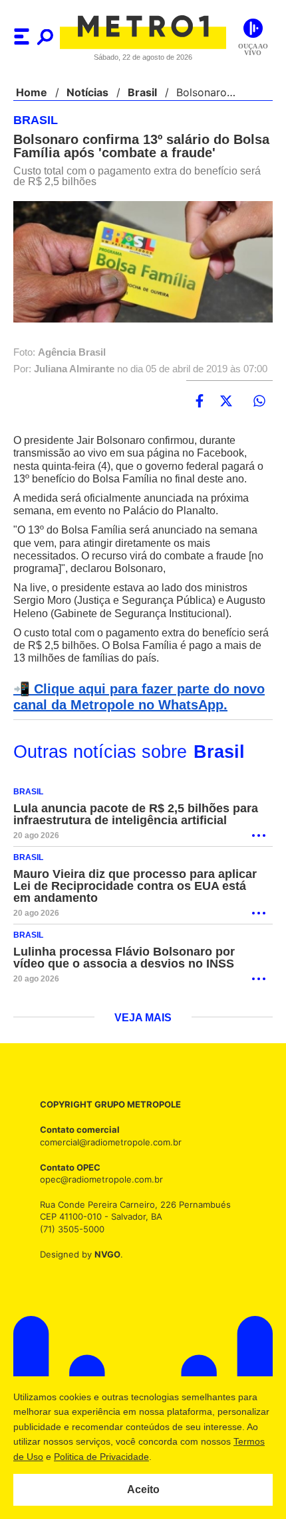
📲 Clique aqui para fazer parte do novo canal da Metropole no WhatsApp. (134, 720)
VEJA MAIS (143, 1041)
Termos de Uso (77, 1456)
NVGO (103, 1277)
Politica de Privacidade (167, 1456)
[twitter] (226, 411)
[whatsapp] (259, 411)
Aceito (143, 1489)
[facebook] (199, 411)
